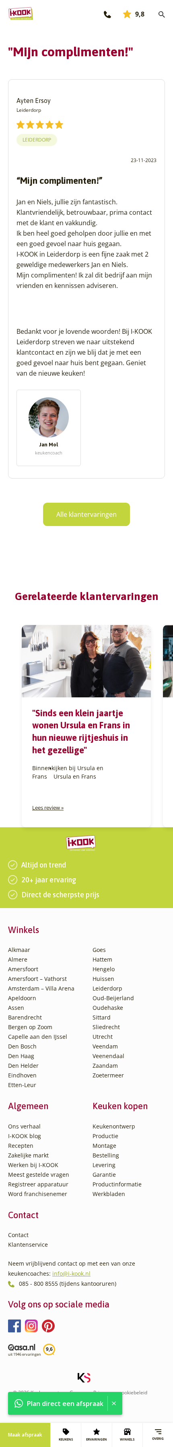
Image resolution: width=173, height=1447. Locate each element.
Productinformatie (117, 1184)
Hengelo (104, 969)
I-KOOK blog (24, 1136)
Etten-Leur (22, 1085)
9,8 (139, 14)
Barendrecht (25, 1017)
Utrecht (103, 1036)
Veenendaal (108, 1056)
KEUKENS (66, 1439)
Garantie (104, 1174)
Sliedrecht (106, 1027)
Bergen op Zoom (30, 1027)
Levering (104, 1165)
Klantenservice (28, 1244)
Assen (16, 1007)
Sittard (102, 1017)
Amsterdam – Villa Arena (41, 988)
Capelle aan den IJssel (37, 1036)
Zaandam (105, 1065)
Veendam (105, 1046)
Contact (18, 1235)
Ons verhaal (24, 1126)
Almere (17, 959)
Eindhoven (22, 1075)
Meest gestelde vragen (38, 1174)
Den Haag (21, 1056)
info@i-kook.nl (71, 1273)
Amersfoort (23, 969)
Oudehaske (108, 1007)
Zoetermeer (108, 1075)
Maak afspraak (25, 1434)
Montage (104, 1145)
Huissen (103, 978)
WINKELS (127, 1439)
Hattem (102, 959)
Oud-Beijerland (113, 998)
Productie (105, 1136)
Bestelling (106, 1155)
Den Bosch (22, 1046)
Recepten (20, 1145)
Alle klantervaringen (86, 514)
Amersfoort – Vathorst (37, 978)
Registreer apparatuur (38, 1184)
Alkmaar (19, 950)
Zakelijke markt (28, 1155)
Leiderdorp (37, 139)
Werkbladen (109, 1194)
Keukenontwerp (114, 1126)
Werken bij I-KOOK (33, 1165)
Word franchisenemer (37, 1194)
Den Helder (23, 1065)
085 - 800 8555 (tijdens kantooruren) (67, 1283)
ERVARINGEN (96, 1439)
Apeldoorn (22, 998)
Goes (99, 950)
